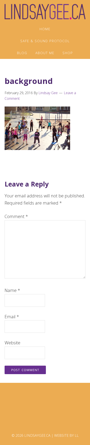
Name (12, 290)
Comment (16, 216)
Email (12, 317)
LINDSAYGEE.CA (45, 11)
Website (12, 343)
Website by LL (66, 435)
